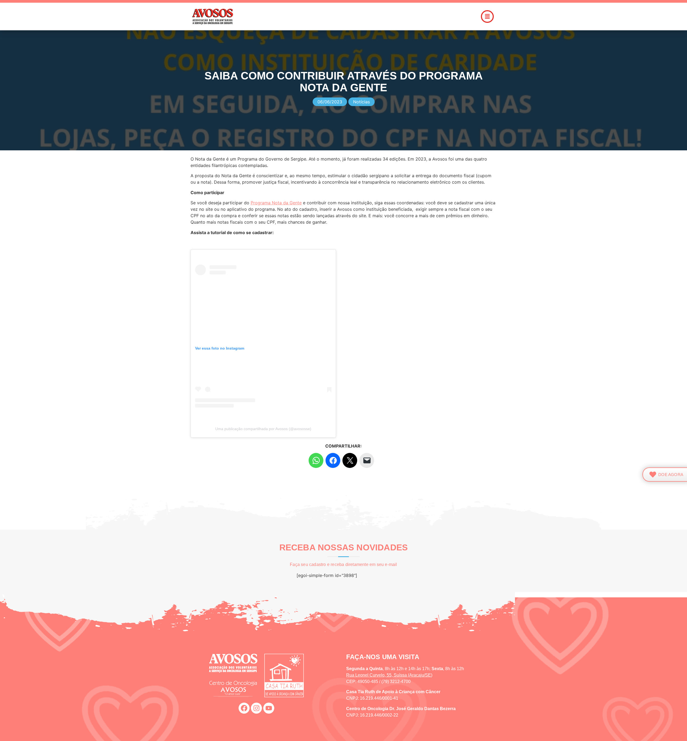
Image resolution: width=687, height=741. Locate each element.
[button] (374, 16)
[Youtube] (268, 708)
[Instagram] (256, 708)
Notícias (361, 101)
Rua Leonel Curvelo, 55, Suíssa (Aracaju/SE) (389, 675)
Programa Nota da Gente (276, 202)
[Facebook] (244, 708)
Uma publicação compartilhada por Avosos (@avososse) (263, 429)
